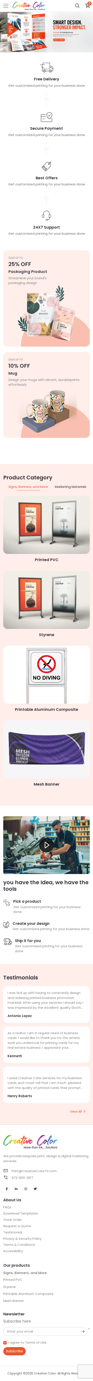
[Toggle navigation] (6, 6)
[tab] (28, 487)
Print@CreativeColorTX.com (34, 1171)
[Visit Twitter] (35, 1188)
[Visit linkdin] (16, 1188)
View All (76, 1111)
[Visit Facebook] (6, 1188)
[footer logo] (46, 1141)
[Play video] (46, 845)
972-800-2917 (22, 1177)
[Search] (77, 6)
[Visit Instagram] (25, 1188)
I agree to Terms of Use (27, 1342)
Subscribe (14, 1351)
